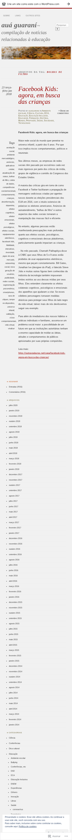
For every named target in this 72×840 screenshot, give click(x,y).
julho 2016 (13, 565)
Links (17, 16)
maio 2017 (13, 512)
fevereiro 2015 (15, 655)
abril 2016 (13, 581)
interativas (9, 249)
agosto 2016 (14, 560)
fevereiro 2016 (15, 591)
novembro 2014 (15, 671)
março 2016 (14, 586)
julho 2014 (13, 693)
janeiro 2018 (14, 469)
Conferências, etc (18, 767)
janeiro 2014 (14, 725)
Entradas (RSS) (15, 387)
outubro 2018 (14, 421)
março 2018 (14, 458)
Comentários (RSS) (17, 392)
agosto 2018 (14, 432)
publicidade (9, 278)
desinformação (8, 202)
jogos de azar (8, 256)
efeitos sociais (8, 231)
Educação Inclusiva (38, 115)
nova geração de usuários (10, 270)
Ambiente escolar (18, 758)
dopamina (10, 205)
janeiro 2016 (14, 597)
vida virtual (9, 325)
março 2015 (14, 650)
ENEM (13, 784)
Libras (13, 801)
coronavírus (18, 809)
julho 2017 (13, 501)
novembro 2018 (15, 416)
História (44, 118)
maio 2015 (13, 639)
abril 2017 (13, 517)
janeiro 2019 (14, 411)
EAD (13, 771)
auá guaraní (19, 25)
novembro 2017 (15, 480)
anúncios (10, 162)
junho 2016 (13, 570)
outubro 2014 (14, 677)
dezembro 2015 (15, 602)
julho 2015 (13, 629)
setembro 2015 (15, 618)
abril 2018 (13, 453)
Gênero (14, 792)
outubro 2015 (14, 613)
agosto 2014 (14, 687)
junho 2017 (13, 506)
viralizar (11, 328)
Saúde (40, 120)
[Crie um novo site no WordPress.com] (36, 4)
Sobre (6, 16)
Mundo (21, 120)
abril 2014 (13, 709)
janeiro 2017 (14, 533)
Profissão (31, 120)
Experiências (16, 788)
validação (10, 314)
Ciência (30, 113)
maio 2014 (13, 703)
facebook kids (8, 241)
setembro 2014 (15, 682)
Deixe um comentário (63, 112)
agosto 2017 (14, 496)
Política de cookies (28, 826)
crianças (10, 198)
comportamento (8, 195)
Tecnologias (24, 123)
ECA (46, 113)
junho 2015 (13, 634)
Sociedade (49, 120)
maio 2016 (13, 576)
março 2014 (14, 714)
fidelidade (10, 245)
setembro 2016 (15, 554)
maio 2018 (13, 448)
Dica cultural (14, 748)
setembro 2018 (15, 426)
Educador (23, 118)
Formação (34, 118)
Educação (23, 115)
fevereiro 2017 (15, 528)
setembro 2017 (15, 490)
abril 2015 (13, 645)
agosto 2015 (14, 623)
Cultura (39, 113)
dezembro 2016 (15, 538)
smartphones (8, 292)
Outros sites (33, 16)
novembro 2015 (15, 608)
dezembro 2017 (15, 474)
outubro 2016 (14, 549)
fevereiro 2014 (15, 719)
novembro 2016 (15, 544)
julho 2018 (13, 437)
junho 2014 (13, 698)
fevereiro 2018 (15, 464)
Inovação (15, 797)
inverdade (10, 252)
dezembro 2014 (15, 666)
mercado (10, 260)
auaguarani (33, 111)
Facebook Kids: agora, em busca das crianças (39, 95)
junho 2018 (13, 443)
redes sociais (8, 281)
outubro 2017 (14, 485)
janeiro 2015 (14, 661)
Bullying (14, 762)
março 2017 (14, 522)
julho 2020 (13, 405)
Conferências (14, 743)
